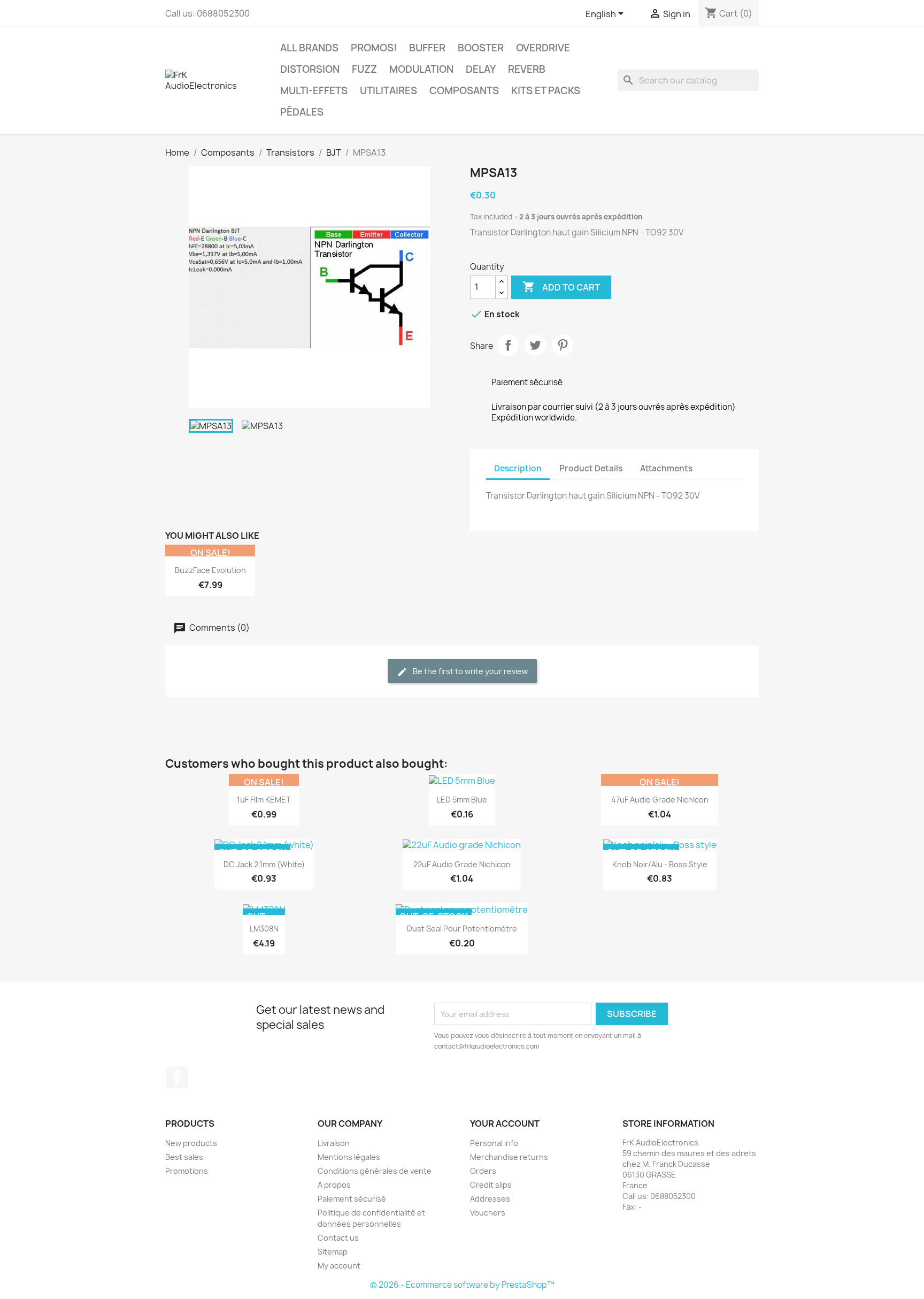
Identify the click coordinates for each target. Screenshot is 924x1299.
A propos (334, 1185)
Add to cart (561, 286)
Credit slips (491, 1185)
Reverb (526, 69)
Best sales (184, 1157)
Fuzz (364, 69)
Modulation (421, 69)
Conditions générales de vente (375, 1171)
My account (339, 1265)
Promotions (186, 1171)
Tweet (535, 345)
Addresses (490, 1199)
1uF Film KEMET (264, 799)
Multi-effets (314, 90)
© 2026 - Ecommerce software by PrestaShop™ (462, 1284)
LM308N (264, 928)
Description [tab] (518, 468)
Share (508, 345)
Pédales (302, 112)
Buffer (427, 48)
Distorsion (310, 69)
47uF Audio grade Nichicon (660, 799)
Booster (481, 48)
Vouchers (487, 1213)
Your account (505, 1123)
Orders (483, 1171)
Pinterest (562, 345)
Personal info (494, 1143)
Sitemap (333, 1252)
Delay (481, 69)
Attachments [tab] (666, 468)
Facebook (177, 1077)
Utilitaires (388, 90)
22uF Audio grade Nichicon (462, 864)
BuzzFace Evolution (210, 570)
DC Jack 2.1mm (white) (264, 864)
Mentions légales (349, 1157)
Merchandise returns (509, 1157)
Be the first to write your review (469, 671)
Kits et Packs (545, 90)
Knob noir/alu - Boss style (659, 864)
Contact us (338, 1238)
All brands (309, 48)
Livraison (334, 1143)
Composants (464, 90)
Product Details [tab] (590, 468)
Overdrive (543, 48)
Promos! (374, 48)
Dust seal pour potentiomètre (462, 928)
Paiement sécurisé (352, 1199)
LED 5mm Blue (462, 799)
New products (191, 1143)
